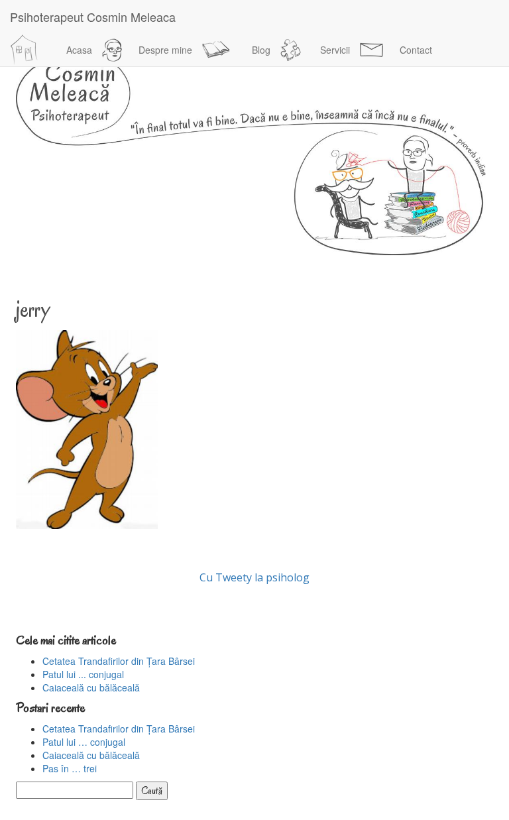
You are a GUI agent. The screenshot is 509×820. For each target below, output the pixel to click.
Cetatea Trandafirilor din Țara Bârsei (118, 661)
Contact (416, 49)
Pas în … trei (69, 768)
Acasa (79, 49)
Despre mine (165, 49)
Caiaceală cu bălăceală (91, 687)
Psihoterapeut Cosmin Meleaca (93, 16)
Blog (261, 49)
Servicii (335, 49)
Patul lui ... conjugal (83, 674)
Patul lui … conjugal (83, 741)
